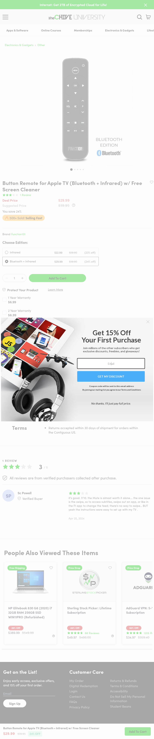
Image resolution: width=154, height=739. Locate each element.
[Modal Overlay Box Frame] (77, 369)
